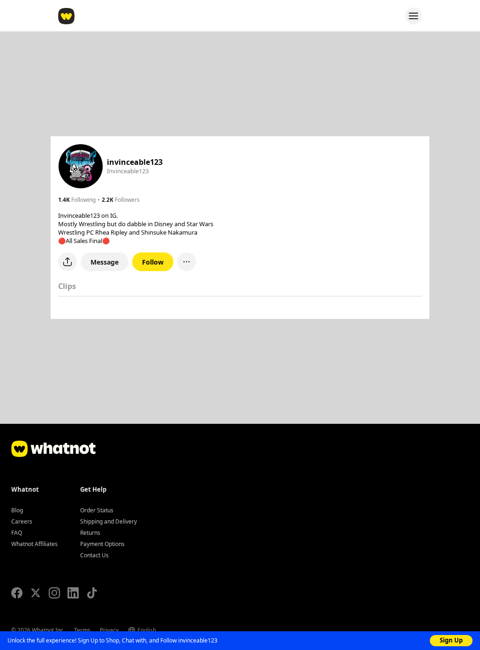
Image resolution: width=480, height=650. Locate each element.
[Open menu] (413, 15)
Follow (153, 262)
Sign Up (451, 640)
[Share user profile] (67, 261)
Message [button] (104, 262)
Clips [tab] (67, 286)
